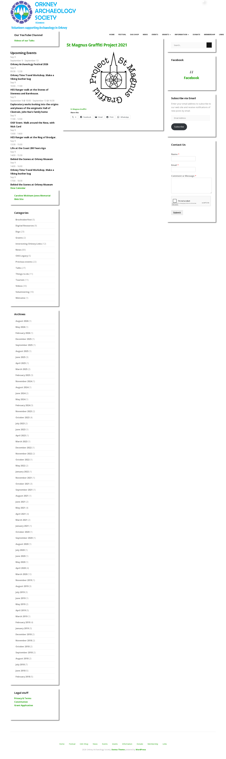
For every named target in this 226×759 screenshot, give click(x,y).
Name (175, 154)
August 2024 (22, 387)
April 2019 (21, 610)
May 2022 (20, 465)
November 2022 (24, 453)
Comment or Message (183, 176)
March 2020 (21, 574)
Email (175, 165)
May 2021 (20, 507)
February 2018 (23, 676)
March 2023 (21, 441)
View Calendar (18, 188)
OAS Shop (134, 34)
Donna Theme (118, 749)
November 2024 (24, 381)
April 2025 (21, 363)
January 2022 (22, 471)
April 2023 (21, 435)
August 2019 (22, 586)
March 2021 (21, 519)
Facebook (177, 60)
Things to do (22, 273)
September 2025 (24, 345)
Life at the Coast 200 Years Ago (28, 148)
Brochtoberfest (24, 219)
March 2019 (21, 616)
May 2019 (20, 604)
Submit (177, 212)
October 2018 (22, 646)
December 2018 (24, 634)
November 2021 (24, 477)
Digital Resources (25, 225)
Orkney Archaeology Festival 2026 (29, 64)
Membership (209, 34)
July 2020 (20, 550)
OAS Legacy (22, 255)
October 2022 (22, 459)
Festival (122, 34)
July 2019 (20, 592)
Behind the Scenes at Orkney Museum (31, 159)
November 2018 (24, 640)
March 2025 (21, 369)
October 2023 (22, 417)
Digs (18, 231)
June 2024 (20, 393)
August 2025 (22, 351)
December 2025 (24, 339)
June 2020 (20, 556)
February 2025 (23, 375)
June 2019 (20, 598)
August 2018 (22, 658)
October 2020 (22, 531)
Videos (19, 285)
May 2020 (20, 562)
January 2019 (22, 628)
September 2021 (24, 489)
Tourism (20, 279)
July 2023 (20, 423)
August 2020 (22, 544)
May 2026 (20, 327)
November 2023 (24, 411)
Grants (166, 34)
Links (221, 34)
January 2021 (22, 525)
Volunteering (22, 291)
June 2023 (20, 429)
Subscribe (179, 126)
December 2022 (24, 447)
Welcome (20, 298)
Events (155, 34)
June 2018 (20, 670)
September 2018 (24, 652)
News (145, 34)
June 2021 (20, 501)
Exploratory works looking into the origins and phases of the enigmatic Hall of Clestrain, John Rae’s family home (34, 108)
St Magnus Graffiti (78, 109)
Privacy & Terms (22, 698)
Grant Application (23, 705)
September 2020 (24, 537)
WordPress (141, 749)
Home (111, 34)
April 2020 (21, 568)
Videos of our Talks (24, 40)
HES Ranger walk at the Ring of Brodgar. (33, 137)
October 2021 (22, 483)
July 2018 (20, 664)
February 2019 (23, 622)
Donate (196, 34)
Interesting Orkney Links (29, 243)
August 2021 (22, 495)
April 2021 (21, 513)
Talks (18, 267)
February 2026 (23, 333)
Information (181, 34)
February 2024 (23, 405)
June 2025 (20, 357)
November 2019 (24, 580)
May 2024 (20, 399)
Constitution (21, 701)
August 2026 (22, 321)
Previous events (24, 261)
